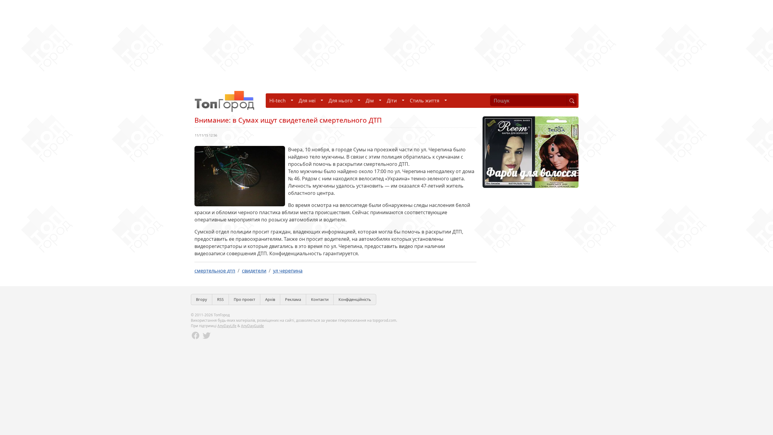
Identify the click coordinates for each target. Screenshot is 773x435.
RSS (220, 299)
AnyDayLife (226, 325)
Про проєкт (244, 299)
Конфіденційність (354, 299)
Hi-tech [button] (277, 100)
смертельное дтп (214, 270)
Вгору (201, 299)
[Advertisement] (181, 42)
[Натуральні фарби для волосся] (531, 151)
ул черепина (288, 270)
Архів (270, 299)
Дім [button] (370, 100)
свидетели (254, 270)
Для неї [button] (307, 100)
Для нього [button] (341, 100)
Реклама (293, 299)
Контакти (320, 299)
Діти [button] (392, 100)
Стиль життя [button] (424, 100)
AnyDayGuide (252, 325)
